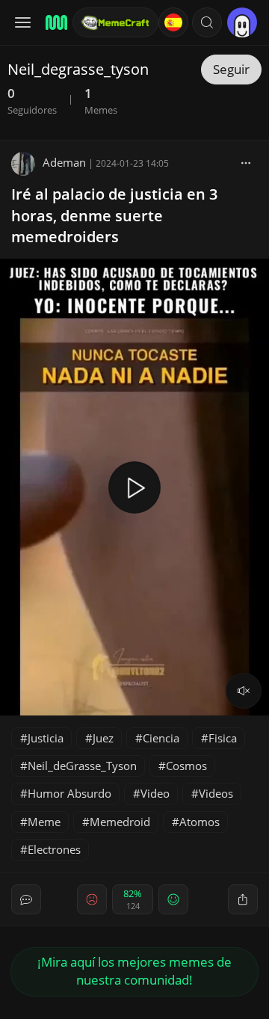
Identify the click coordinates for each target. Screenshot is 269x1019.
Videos (216, 793)
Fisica (222, 737)
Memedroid (120, 821)
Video (155, 793)
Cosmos (186, 765)
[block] (246, 162)
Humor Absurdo (69, 793)
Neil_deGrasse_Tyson (82, 765)
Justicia (46, 737)
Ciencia (161, 737)
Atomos (199, 821)
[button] (207, 22)
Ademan (64, 162)
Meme (44, 821)
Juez (103, 737)
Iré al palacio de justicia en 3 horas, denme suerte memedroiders (114, 215)
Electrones (54, 849)
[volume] (244, 691)
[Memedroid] (54, 22)
